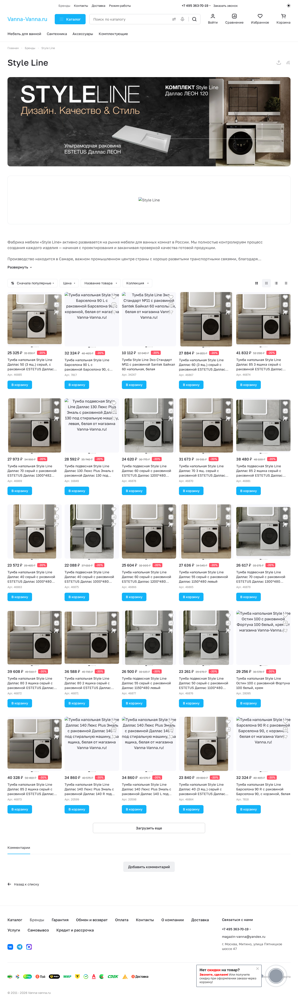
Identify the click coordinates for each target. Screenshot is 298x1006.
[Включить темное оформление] (289, 5)
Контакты (145, 919)
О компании (172, 919)
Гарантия (60, 919)
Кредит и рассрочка (75, 930)
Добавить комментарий (149, 867)
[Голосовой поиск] (183, 19)
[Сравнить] (56, 304)
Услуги (13, 930)
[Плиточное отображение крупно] (256, 283)
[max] (29, 947)
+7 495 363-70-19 (195, 5)
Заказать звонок (225, 5)
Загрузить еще (149, 828)
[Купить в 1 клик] (56, 312)
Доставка (200, 919)
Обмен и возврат (92, 919)
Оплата (121, 919)
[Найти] (194, 19)
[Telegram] (19, 947)
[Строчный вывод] (276, 283)
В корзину (19, 385)
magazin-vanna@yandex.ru (243, 936)
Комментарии (18, 847)
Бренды (37, 919)
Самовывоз (38, 930)
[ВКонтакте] (10, 947)
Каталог (14, 919)
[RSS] (288, 62)
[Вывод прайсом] (286, 283)
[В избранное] (56, 297)
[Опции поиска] (173, 19)
